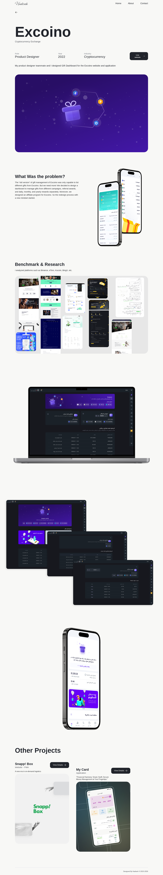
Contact (144, 3)
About (131, 3)
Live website (137, 56)
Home (118, 3)
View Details (58, 765)
